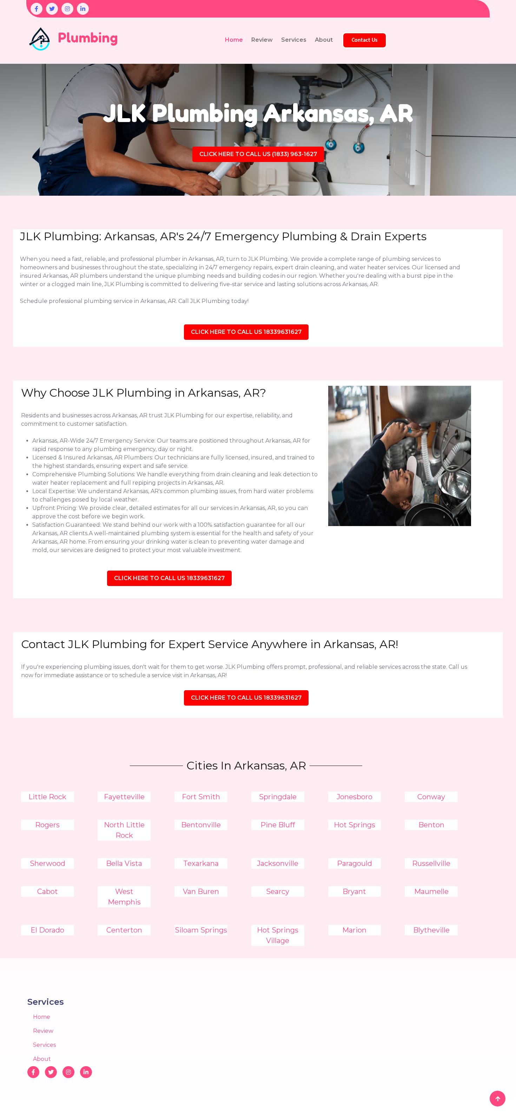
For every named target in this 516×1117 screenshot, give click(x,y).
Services (293, 39)
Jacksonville (277, 863)
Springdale (278, 797)
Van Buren (201, 891)
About (324, 39)
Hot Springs (354, 825)
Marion (354, 930)
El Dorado (47, 930)
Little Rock (47, 797)
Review (262, 39)
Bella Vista (124, 863)
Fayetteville (124, 797)
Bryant (354, 891)
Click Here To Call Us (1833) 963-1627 (258, 154)
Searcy (277, 891)
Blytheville (431, 930)
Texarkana (201, 863)
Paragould (354, 863)
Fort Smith (201, 797)
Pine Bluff (277, 825)
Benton (431, 825)
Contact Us (364, 40)
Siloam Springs (201, 930)
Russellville (431, 863)
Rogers (47, 825)
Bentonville (201, 825)
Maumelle (431, 891)
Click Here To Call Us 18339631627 (246, 332)
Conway (431, 797)
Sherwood (47, 863)
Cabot (47, 891)
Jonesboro (354, 797)
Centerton (124, 930)
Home (234, 39)
